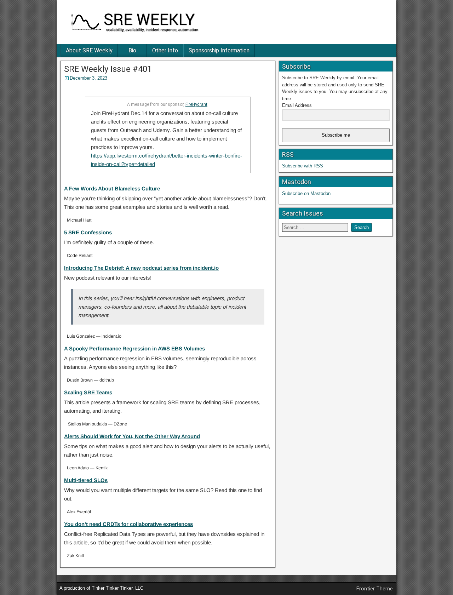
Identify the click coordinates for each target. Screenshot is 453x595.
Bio (132, 50)
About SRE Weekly (89, 50)
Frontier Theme (374, 588)
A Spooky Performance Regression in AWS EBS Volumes (134, 348)
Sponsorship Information (219, 50)
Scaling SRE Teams (88, 392)
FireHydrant (196, 104)
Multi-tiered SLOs (86, 480)
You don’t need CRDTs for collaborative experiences (128, 524)
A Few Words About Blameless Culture (112, 188)
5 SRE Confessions (88, 232)
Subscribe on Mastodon (306, 193)
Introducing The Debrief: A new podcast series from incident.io (141, 268)
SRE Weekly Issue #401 (108, 69)
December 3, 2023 (88, 78)
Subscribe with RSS (302, 165)
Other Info (165, 50)
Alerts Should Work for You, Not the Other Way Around (132, 436)
